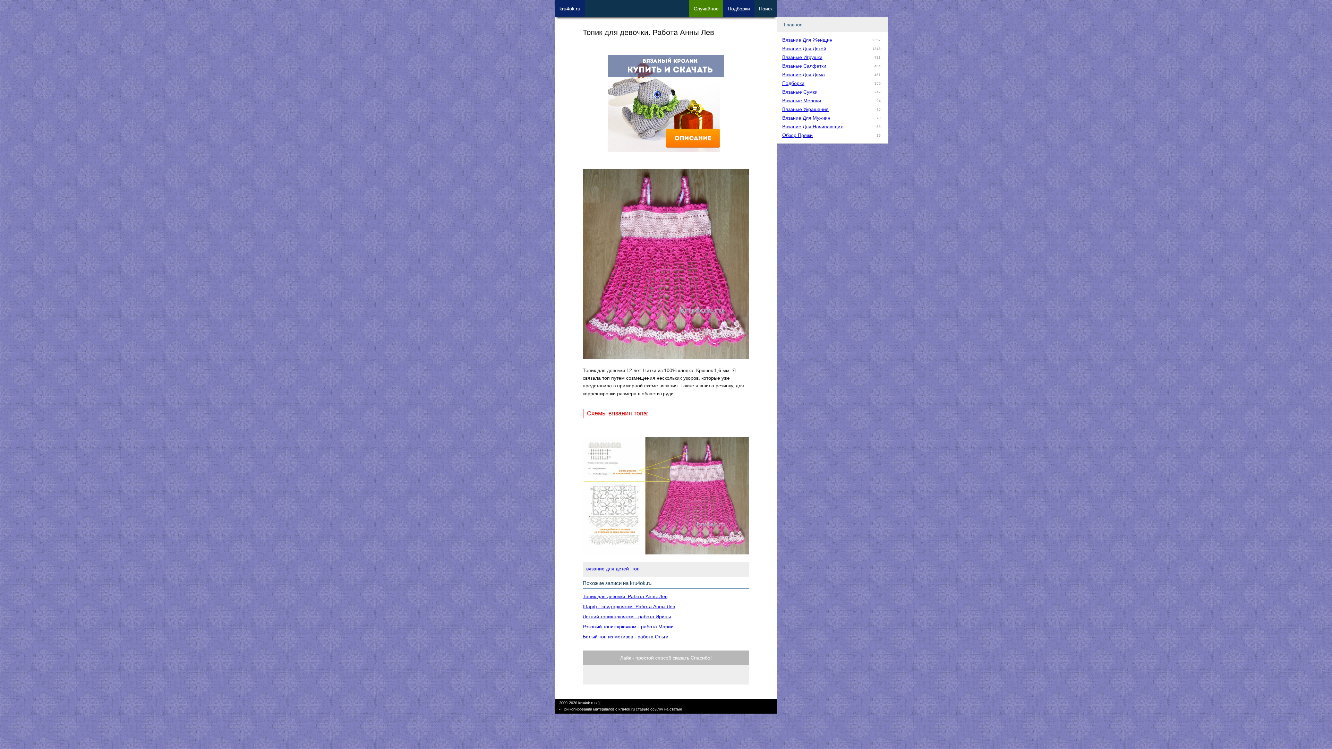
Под (739, 8)
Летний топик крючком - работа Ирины (627, 616)
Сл (706, 8)
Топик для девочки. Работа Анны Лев (625, 596)
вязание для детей (607, 568)
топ (636, 568)
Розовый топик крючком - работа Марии (628, 626)
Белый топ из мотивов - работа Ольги (625, 636)
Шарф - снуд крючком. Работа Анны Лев (629, 606)
